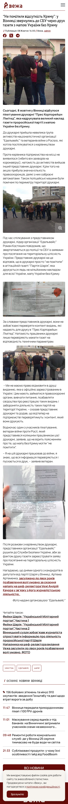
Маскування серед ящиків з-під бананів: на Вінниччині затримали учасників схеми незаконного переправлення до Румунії (36, 725)
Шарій (37, 668)
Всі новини (34, 768)
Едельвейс (23, 668)
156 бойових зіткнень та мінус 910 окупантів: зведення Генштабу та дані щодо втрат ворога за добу (34, 695)
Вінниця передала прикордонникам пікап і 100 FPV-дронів (37, 709)
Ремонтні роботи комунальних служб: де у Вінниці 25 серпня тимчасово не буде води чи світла (36, 738)
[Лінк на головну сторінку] (13, 5)
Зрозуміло (17, 794)
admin (47, 30)
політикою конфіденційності (43, 786)
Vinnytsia (9, 668)
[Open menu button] (63, 5)
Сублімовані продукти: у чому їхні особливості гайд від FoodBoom (36, 752)
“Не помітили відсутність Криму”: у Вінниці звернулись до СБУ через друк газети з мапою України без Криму (34, 20)
